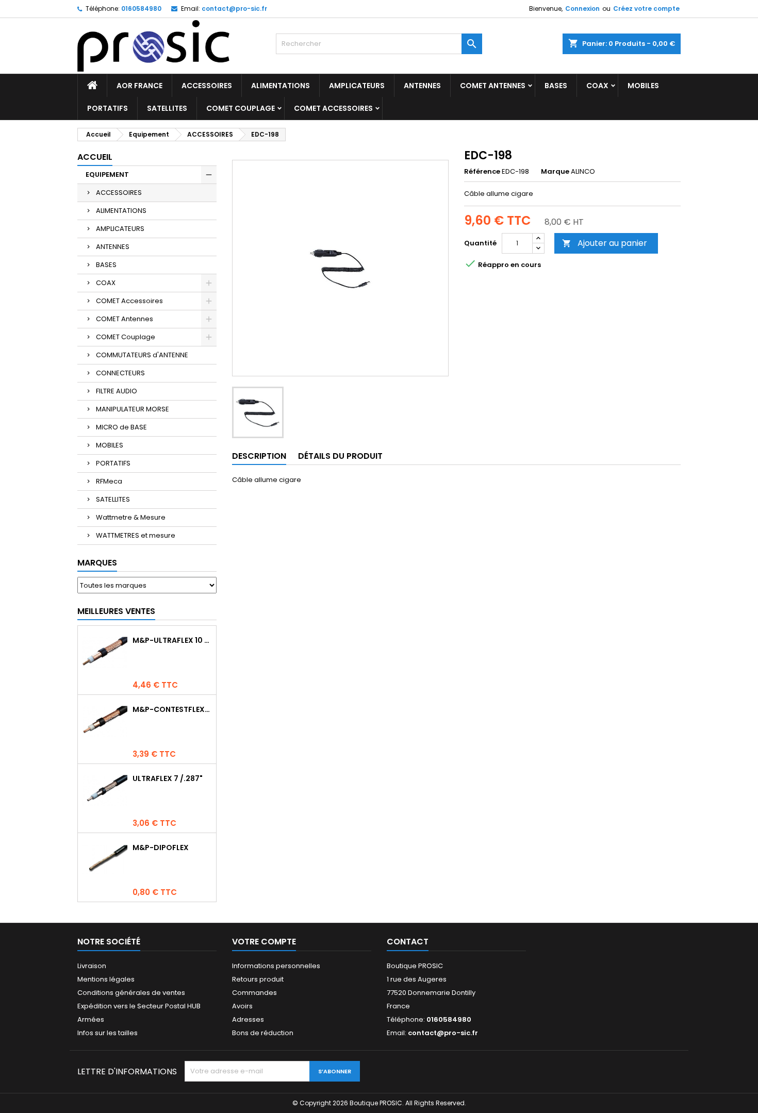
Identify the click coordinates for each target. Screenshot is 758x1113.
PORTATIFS (107, 108)
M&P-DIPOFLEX (161, 847)
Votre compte (264, 942)
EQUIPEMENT (107, 174)
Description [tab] (259, 456)
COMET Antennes (492, 85)
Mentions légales (106, 979)
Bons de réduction (262, 1033)
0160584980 (141, 8)
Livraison (91, 966)
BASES (556, 85)
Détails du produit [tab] (340, 456)
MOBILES (643, 85)
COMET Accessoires (333, 108)
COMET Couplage (240, 108)
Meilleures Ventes (116, 611)
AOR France (139, 85)
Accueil (94, 157)
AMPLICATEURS (357, 85)
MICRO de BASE (121, 427)
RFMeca (109, 481)
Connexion (582, 8)
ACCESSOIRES (207, 85)
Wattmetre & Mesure (131, 517)
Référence (482, 171)
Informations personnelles (276, 966)
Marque (555, 171)
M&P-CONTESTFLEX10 (172, 709)
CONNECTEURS (120, 373)
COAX (597, 85)
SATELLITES (167, 108)
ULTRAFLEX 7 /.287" (168, 778)
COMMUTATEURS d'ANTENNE (142, 355)
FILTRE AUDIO (116, 391)
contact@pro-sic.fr (234, 8)
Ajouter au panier (604, 243)
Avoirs (242, 1006)
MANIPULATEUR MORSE (132, 409)
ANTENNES (422, 85)
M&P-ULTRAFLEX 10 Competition (172, 640)
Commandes (254, 993)
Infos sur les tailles (107, 1033)
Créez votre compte (646, 8)
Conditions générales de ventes (131, 993)
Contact (408, 942)
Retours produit (258, 979)
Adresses (248, 1019)
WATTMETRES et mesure (135, 535)
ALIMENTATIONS (280, 85)
